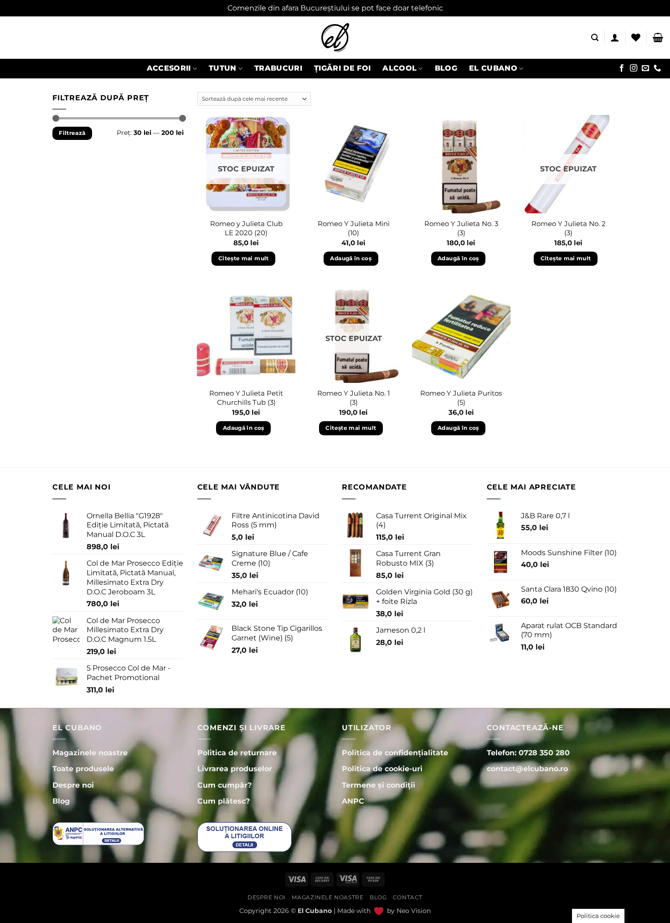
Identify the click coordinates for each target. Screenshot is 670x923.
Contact (408, 897)
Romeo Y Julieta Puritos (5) (461, 398)
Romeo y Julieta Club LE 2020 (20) (246, 228)
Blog (446, 68)
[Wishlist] (635, 37)
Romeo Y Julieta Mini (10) (354, 228)
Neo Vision (414, 911)
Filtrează (72, 132)
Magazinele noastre (327, 897)
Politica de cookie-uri (382, 768)
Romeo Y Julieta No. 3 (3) (461, 228)
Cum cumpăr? (224, 785)
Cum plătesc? (223, 801)
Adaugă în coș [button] (350, 258)
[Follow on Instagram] (633, 68)
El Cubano (493, 68)
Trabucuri (278, 68)
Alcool (399, 68)
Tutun (223, 68)
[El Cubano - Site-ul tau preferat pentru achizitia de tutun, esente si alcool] (335, 37)
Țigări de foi (342, 68)
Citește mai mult (243, 258)
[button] (594, 37)
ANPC (353, 801)
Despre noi (266, 897)
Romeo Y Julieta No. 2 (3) (568, 228)
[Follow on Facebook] (621, 68)
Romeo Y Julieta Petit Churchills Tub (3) (246, 398)
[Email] (645, 68)
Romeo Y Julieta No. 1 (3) (353, 398)
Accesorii (169, 68)
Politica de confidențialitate (395, 752)
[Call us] (657, 68)
